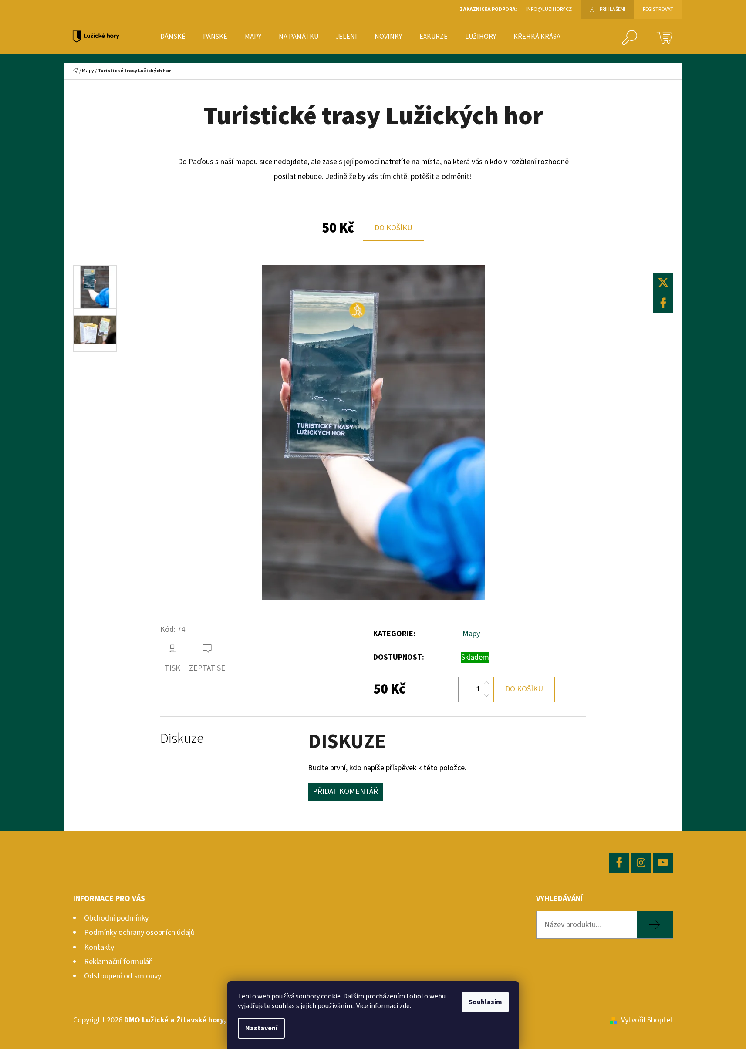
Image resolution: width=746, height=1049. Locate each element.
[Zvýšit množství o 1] (486, 683)
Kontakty (99, 947)
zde (404, 1006)
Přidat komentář (345, 791)
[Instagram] (641, 863)
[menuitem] (173, 36)
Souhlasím (485, 1002)
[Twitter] (663, 283)
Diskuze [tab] (181, 738)
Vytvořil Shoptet (647, 1020)
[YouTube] (663, 863)
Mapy (471, 633)
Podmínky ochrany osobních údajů (139, 932)
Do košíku (393, 228)
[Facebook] (663, 303)
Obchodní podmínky (116, 918)
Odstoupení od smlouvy (122, 976)
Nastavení (261, 1028)
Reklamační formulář (118, 961)
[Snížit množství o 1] (486, 695)
